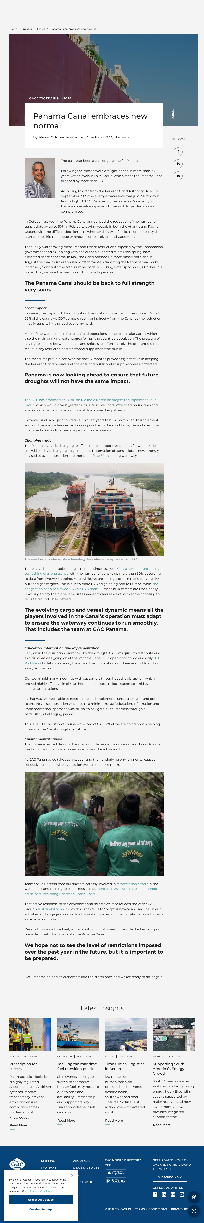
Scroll (172, 114)
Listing (41, 28)
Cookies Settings (41, 1209)
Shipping (48, 1161)
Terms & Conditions (151, 1209)
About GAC (81, 1161)
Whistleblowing (117, 1209)
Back (180, 139)
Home (13, 28)
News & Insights (86, 1168)
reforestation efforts (132, 884)
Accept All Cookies (41, 1199)
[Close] (72, 1175)
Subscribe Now (170, 1177)
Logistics (48, 1168)
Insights (27, 28)
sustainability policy (53, 909)
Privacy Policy (183, 1209)
